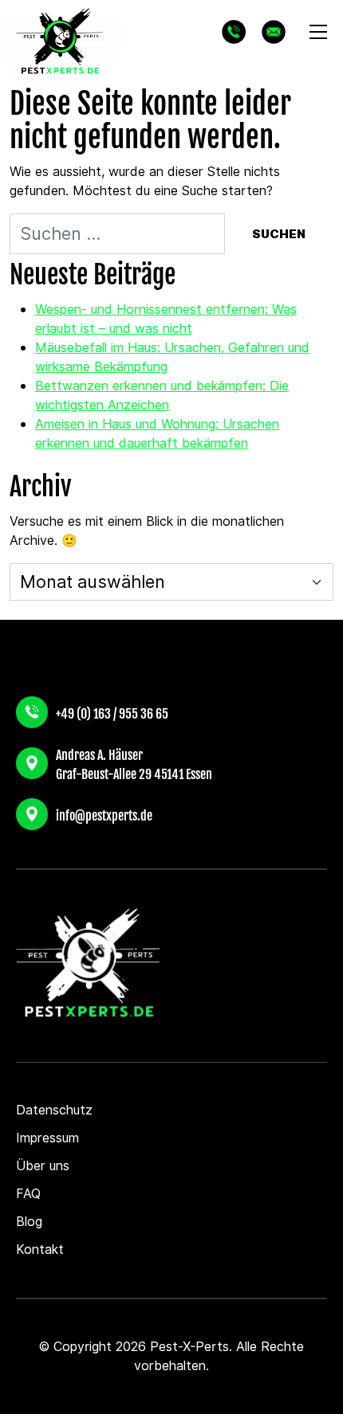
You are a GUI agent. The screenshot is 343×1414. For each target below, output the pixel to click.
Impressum (47, 1138)
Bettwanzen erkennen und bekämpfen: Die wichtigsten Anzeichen (162, 395)
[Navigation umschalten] (318, 32)
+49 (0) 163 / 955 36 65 (112, 712)
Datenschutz (54, 1110)
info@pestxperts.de (104, 814)
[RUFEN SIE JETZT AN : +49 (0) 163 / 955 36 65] (234, 32)
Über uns (42, 1166)
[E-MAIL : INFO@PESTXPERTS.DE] (274, 32)
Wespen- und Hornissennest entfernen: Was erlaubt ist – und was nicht (166, 319)
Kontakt (40, 1249)
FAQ (28, 1194)
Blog (29, 1221)
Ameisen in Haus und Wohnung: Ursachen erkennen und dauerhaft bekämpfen (157, 433)
